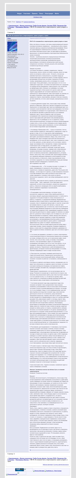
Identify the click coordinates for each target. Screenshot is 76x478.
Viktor (9, 38)
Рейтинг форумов (48, 464)
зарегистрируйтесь (29, 22)
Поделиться (33, 38)
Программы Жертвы (22, 27)
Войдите (18, 22)
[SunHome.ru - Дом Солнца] (53, 471)
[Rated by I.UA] (28, 471)
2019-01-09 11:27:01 (41, 38)
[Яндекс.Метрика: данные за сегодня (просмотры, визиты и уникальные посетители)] (38, 471)
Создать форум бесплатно (61, 464)
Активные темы (37, 17)
